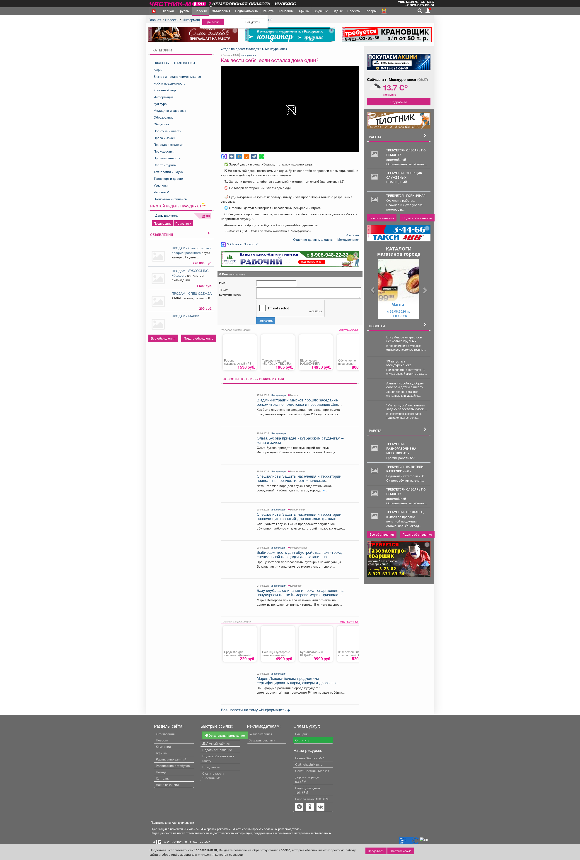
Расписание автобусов (173, 765)
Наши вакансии (167, 784)
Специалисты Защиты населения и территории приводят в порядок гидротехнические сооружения (299, 480)
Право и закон (164, 137)
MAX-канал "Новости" (242, 244)
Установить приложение (226, 735)
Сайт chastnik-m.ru (309, 764)
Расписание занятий (171, 759)
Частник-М (161, 192)
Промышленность (167, 158)
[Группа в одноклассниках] (299, 807)
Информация (164, 97)
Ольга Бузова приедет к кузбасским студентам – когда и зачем (300, 440)
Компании (286, 11)
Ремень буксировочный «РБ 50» (237, 363)
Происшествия (164, 151)
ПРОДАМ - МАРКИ (186, 316)
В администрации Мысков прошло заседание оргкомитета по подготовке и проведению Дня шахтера (297, 404)
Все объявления (163, 338)
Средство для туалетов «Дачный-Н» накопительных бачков (239, 655)
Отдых (338, 11)
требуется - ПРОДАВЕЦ (405, 512)
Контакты (162, 778)
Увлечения (161, 185)
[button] (372, 289)
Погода (161, 772)
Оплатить (302, 740)
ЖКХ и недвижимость (169, 83)
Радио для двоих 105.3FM (307, 790)
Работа (268, 11)
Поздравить (162, 223)
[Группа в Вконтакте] (320, 807)
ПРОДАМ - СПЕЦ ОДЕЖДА (192, 293)
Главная (168, 11)
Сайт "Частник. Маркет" (312, 770)
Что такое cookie (400, 851)
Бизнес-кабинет (260, 733)
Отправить (266, 321)
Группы (184, 11)
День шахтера (166, 215)
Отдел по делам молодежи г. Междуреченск (254, 48)
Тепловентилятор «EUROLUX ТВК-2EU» (277, 362)
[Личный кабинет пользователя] (427, 10)
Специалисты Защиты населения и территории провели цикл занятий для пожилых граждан (299, 516)
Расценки (302, 733)
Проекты (353, 11)
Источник (352, 235)
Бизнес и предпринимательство (177, 76)
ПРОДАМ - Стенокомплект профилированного (191, 250)
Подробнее (398, 102)
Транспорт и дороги (168, 178)
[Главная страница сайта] (178, 3)
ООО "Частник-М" (197, 842)
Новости (200, 11)
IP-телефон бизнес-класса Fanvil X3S (351, 653)
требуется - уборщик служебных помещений (404, 177)
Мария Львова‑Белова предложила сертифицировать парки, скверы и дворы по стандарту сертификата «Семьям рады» (296, 682)
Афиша (303, 11)
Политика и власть (167, 131)
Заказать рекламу (262, 740)
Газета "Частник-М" (309, 758)
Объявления (221, 11)
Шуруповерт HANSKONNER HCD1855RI (310, 363)
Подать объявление (198, 338)
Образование (164, 117)
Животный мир (165, 90)
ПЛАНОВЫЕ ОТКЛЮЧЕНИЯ (174, 63)
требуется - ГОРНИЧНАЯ (405, 195)
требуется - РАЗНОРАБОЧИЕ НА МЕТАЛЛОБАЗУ (401, 448)
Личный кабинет (217, 743)
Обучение (321, 11)
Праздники (183, 223)
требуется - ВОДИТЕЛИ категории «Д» (404, 468)
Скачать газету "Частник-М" (213, 775)
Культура (160, 103)
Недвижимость (246, 11)
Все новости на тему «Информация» (254, 709)
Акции (158, 69)
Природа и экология (169, 144)
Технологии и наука (168, 171)
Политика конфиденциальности (172, 823)
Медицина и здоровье (170, 110)
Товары (371, 11)
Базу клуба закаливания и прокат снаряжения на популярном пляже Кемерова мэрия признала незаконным (300, 594)
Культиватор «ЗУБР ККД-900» (314, 653)
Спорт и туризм (165, 165)
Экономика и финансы (170, 199)
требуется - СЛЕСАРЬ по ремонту (406, 152)
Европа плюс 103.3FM (312, 799)
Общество (161, 124)
